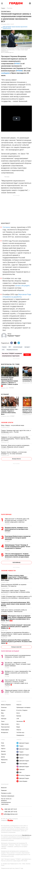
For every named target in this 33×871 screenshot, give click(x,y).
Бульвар (5, 394)
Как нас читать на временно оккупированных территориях (6, 801)
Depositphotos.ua (26, 835)
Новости (3, 701)
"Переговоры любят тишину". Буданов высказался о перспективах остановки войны (15, 591)
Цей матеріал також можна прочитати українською (15, 27)
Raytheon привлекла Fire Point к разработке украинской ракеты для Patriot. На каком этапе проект (16, 641)
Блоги (18, 713)
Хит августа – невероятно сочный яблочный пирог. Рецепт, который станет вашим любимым (18, 664)
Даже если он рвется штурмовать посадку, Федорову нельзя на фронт (15, 446)
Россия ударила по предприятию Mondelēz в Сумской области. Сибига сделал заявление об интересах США (16, 634)
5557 (18, 63)
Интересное (4, 732)
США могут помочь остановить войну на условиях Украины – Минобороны (14, 610)
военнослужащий (17, 347)
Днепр (3, 756)
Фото (17, 724)
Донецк (3, 751)
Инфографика (5, 729)
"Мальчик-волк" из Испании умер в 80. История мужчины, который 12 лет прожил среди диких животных (17, 520)
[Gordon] (16, 3)
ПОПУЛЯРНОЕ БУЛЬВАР (10, 651)
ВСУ (10, 347)
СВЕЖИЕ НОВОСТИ (8, 570)
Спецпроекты (20, 735)
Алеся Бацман (23, 763)
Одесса (3, 748)
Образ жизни (5, 724)
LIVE (17, 718)
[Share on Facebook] (11, 343)
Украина (4, 347)
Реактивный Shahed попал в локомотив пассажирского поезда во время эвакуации (17, 537)
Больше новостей (16, 647)
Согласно (6, 227)
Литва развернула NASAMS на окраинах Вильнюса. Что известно (13, 585)
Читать (27, 354)
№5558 (19, 71)
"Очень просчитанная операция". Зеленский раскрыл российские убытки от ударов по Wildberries (15, 626)
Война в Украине (6, 704)
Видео (18, 727)
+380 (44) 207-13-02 (10, 811)
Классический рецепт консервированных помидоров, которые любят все (18, 656)
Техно (2, 721)
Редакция (4, 790)
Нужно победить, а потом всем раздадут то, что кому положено (14, 452)
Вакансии (4, 787)
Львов (3, 745)
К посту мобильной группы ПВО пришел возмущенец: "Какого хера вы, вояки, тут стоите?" (15, 438)
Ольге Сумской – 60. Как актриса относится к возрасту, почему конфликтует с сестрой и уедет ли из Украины (16, 682)
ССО (3, 349)
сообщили (5, 73)
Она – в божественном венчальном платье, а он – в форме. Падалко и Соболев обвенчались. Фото (9, 411)
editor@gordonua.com (11, 814)
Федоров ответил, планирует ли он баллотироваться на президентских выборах (16, 529)
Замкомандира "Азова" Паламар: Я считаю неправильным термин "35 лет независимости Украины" (17, 546)
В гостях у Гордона (21, 710)
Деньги (3, 710)
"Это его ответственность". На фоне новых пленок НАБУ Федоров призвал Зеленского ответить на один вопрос (17, 555)
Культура (3, 718)
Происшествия (5, 727)
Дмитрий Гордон (24, 743)
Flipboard (22, 769)
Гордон (3, 8)
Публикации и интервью (23, 707)
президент (27, 347)
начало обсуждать (22, 285)
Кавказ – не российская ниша (12, 425)
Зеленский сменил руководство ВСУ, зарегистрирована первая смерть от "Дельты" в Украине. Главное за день (9, 381)
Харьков (3, 754)
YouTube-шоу (20, 732)
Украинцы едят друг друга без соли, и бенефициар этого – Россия (16, 431)
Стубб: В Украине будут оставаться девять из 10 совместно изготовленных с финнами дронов (16, 597)
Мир (2, 713)
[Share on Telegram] (19, 343)
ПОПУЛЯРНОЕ (6, 514)
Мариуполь (4, 759)
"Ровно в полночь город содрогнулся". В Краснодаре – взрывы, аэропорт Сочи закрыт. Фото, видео (15, 578)
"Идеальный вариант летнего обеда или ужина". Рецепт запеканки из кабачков (17, 691)
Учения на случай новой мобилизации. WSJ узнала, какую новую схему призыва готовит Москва (16, 604)
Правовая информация (7, 796)
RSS (20, 772)
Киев (2, 743)
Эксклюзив (19, 721)
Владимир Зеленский (12, 349)
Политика (9, 8)
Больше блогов (16, 458)
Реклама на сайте (6, 793)
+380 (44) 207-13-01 (10, 809)
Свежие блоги (7, 422)
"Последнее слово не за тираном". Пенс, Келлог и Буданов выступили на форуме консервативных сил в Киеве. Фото (16, 618)
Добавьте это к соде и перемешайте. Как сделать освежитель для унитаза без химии (18, 672)
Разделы (18, 701)
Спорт (3, 715)
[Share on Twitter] (15, 343)
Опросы (18, 729)
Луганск (3, 762)
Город (3, 739)
